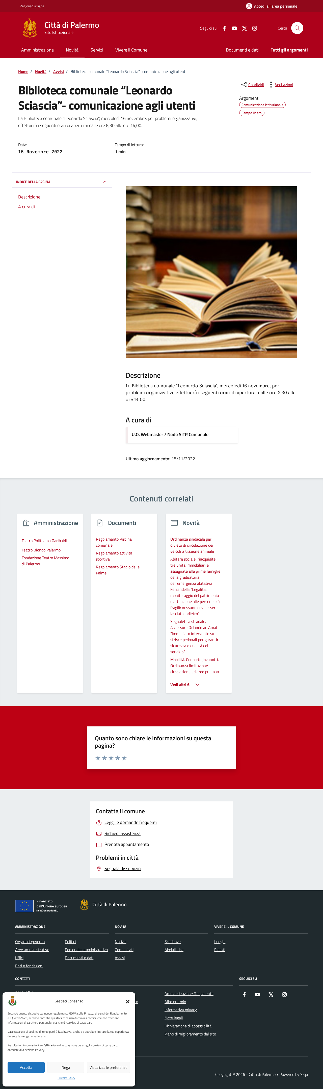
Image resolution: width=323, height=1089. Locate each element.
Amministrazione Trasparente (189, 994)
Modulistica (174, 950)
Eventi (219, 950)
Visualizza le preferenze (108, 1067)
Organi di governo (30, 942)
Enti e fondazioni (29, 966)
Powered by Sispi (294, 1074)
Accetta (26, 1067)
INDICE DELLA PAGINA (33, 181)
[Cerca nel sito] (297, 28)
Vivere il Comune (131, 49)
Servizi (97, 49)
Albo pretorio (175, 1002)
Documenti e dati (242, 49)
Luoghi (219, 942)
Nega (66, 1067)
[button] (127, 1001)
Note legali (174, 1018)
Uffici (19, 958)
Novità (72, 49)
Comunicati (124, 950)
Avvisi (120, 958)
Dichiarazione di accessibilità (188, 1026)
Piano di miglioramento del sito (190, 1034)
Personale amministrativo (86, 950)
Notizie (120, 942)
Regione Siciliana (32, 6)
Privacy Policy (66, 1078)
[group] (50, 606)
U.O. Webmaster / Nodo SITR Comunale (170, 434)
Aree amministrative (32, 950)
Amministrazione (37, 49)
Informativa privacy (181, 1010)
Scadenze (173, 942)
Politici (70, 942)
